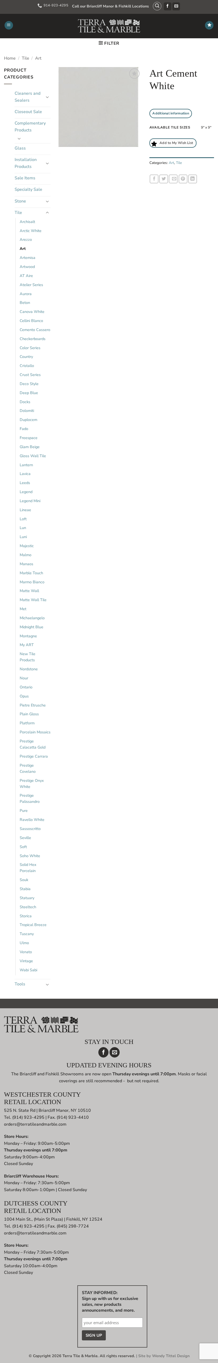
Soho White (30, 855)
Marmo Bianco (32, 582)
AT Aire (26, 275)
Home (10, 58)
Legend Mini (30, 500)
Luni (23, 536)
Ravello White (32, 819)
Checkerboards (32, 338)
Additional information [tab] (170, 113)
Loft (23, 519)
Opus (24, 696)
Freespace (28, 437)
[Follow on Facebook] (167, 6)
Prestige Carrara (34, 756)
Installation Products (26, 163)
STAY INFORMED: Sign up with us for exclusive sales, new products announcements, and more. (110, 1301)
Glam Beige (30, 446)
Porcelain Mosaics (35, 732)
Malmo (25, 554)
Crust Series (30, 374)
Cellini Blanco (31, 320)
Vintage (26, 961)
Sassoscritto (30, 828)
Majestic (27, 545)
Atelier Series (31, 284)
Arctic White (30, 230)
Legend (26, 491)
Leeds (25, 482)
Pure (24, 810)
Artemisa (27, 257)
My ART (27, 644)
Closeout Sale (28, 112)
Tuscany (27, 933)
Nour (24, 678)
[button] (157, 6)
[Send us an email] (176, 6)
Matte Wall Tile (33, 599)
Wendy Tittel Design (171, 1355)
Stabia (25, 888)
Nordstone (29, 669)
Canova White (32, 311)
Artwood (27, 266)
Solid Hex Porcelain (28, 867)
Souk (24, 879)
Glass (20, 148)
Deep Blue (29, 392)
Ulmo (24, 942)
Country (26, 356)
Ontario (26, 687)
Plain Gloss (29, 714)
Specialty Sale (28, 189)
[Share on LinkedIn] (192, 179)
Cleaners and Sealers (27, 96)
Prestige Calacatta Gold (32, 744)
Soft (23, 846)
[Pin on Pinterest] (183, 179)
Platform (27, 723)
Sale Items (25, 178)
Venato (26, 952)
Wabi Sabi (28, 970)
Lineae (25, 510)
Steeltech (28, 907)
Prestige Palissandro (30, 798)
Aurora (26, 293)
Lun (23, 527)
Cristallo (27, 365)
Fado (24, 428)
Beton (25, 302)
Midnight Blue (31, 627)
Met (23, 609)
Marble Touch (31, 573)
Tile (25, 58)
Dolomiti (27, 410)
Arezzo (26, 239)
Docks (25, 401)
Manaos (26, 564)
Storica (26, 916)
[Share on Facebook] (154, 179)
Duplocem (28, 419)
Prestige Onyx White (32, 783)
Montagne (28, 636)
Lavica (25, 473)
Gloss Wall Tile (33, 456)
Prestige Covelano (28, 768)
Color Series (30, 347)
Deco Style (29, 383)
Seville (25, 837)
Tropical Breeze (33, 924)
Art (38, 58)
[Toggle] (47, 97)
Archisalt (27, 221)
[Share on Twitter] (163, 179)
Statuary (27, 898)
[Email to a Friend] (173, 179)
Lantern (26, 465)
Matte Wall (29, 590)
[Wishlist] (209, 25)
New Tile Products (27, 657)
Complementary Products (30, 126)
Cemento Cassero (35, 329)
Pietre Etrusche (33, 705)
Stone (20, 201)
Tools (20, 984)
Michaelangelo (32, 618)
